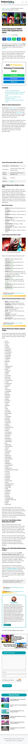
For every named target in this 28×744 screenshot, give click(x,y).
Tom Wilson (14, 602)
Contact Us (15, 740)
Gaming (9, 630)
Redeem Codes (15, 630)
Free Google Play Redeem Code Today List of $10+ (17, 711)
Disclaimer (20, 740)
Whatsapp (14, 75)
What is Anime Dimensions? (13, 90)
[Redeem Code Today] (8, 2)
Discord (15, 82)
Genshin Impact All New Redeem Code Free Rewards (17, 723)
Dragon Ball (19, 112)
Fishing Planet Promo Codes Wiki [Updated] (17, 728)
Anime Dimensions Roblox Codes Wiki (15, 92)
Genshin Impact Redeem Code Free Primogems (18, 717)
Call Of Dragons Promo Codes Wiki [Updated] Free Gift (17, 700)
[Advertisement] (14, 148)
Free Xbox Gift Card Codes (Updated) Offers (18, 705)
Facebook (14, 78)
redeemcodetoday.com (13, 568)
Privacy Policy (8, 740)
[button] (22, 2)
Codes (7, 8)
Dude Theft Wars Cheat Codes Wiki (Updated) (9, 645)
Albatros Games (13, 107)
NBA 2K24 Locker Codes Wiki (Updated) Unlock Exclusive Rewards (18, 638)
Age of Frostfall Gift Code (17, 591)
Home (3, 8)
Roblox (3, 48)
